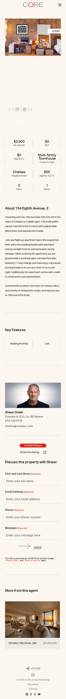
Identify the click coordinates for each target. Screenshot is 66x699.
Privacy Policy (12, 560)
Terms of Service (32, 560)
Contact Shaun (33, 445)
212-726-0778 (13, 420)
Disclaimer (33, 684)
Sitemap (33, 689)
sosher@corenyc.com (19, 426)
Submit (37, 547)
